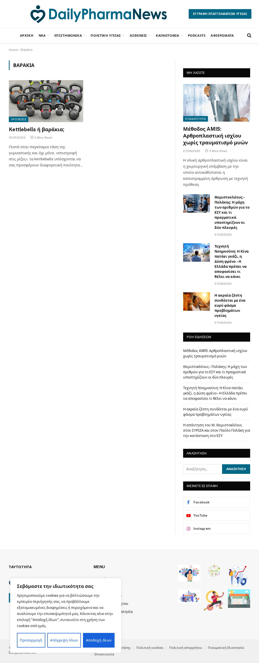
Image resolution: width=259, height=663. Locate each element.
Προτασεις (18, 119)
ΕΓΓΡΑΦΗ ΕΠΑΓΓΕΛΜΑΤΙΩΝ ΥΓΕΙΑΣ (220, 14)
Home (13, 50)
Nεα (42, 35)
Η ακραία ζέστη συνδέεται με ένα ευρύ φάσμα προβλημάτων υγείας (229, 305)
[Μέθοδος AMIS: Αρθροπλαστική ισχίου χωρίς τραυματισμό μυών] (216, 103)
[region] (65, 615)
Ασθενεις (138, 35)
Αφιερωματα (222, 35)
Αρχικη (27, 35)
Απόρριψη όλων (64, 640)
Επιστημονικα (68, 35)
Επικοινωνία (104, 654)
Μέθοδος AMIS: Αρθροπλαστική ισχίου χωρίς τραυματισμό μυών (215, 136)
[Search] (248, 35)
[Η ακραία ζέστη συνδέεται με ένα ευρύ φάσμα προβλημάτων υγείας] (196, 301)
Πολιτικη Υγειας (106, 35)
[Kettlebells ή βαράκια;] (46, 101)
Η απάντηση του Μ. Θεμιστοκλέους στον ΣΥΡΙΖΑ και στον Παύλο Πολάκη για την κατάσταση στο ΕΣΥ (216, 430)
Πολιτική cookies (149, 648)
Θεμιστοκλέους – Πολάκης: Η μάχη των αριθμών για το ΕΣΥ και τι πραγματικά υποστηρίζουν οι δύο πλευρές (232, 212)
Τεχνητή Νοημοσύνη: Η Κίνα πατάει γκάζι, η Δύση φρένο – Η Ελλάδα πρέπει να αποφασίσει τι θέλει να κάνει (231, 261)
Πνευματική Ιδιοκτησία (226, 648)
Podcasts (197, 35)
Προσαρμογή (31, 640)
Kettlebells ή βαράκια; (36, 129)
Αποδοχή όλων (99, 640)
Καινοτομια (167, 35)
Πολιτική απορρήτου (185, 648)
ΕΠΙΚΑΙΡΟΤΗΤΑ (195, 118)
